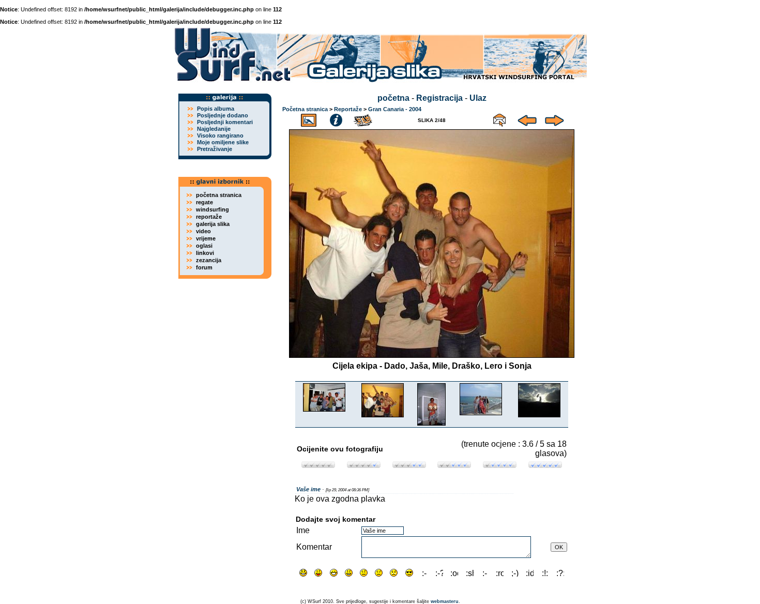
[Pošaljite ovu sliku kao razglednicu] (499, 119)
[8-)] (409, 573)
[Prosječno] (409, 465)
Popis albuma (215, 108)
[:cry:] (394, 573)
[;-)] (515, 573)
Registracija (439, 98)
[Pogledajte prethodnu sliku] (527, 119)
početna (393, 98)
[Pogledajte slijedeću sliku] (554, 119)
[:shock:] (470, 573)
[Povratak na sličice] (308, 119)
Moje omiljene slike (223, 142)
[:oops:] (454, 573)
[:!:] (545, 573)
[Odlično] (499, 465)
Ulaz (478, 98)
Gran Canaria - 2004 (394, 109)
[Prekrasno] (545, 465)
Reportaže (348, 109)
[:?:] (560, 573)
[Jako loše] (318, 465)
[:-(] (379, 573)
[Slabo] (364, 465)
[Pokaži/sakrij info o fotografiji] (336, 119)
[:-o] (424, 573)
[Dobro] (454, 465)
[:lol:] (303, 573)
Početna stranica (305, 109)
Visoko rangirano (220, 135)
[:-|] (364, 573)
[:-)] (349, 573)
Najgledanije (214, 129)
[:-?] (439, 573)
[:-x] (485, 573)
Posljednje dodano (222, 115)
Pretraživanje (214, 149)
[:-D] (334, 573)
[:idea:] (530, 573)
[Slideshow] (363, 119)
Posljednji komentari (225, 122)
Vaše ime (308, 489)
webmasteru (445, 601)
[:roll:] (500, 573)
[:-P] (318, 573)
